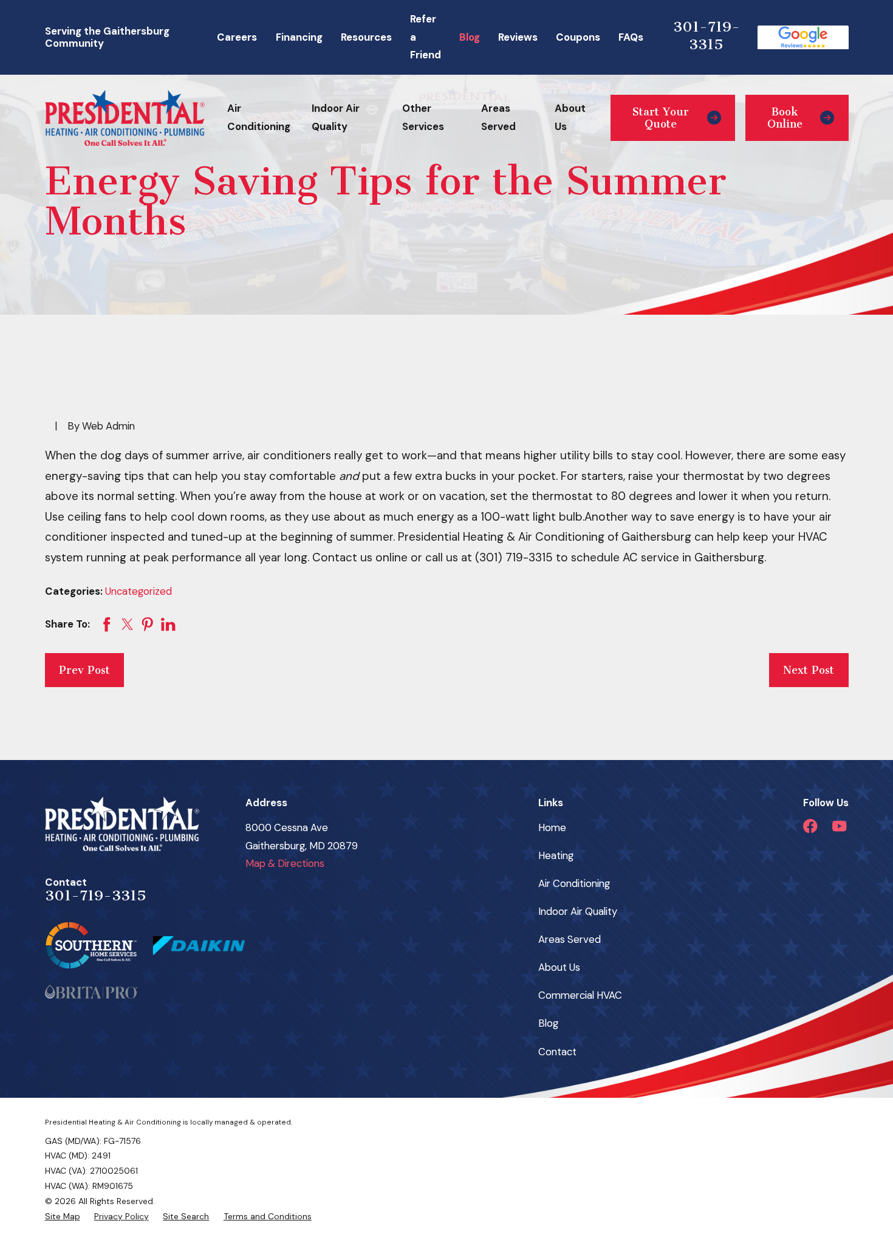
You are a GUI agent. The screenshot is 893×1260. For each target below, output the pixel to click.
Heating (555, 855)
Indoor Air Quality (577, 911)
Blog (469, 37)
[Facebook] (810, 826)
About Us (559, 967)
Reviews (518, 37)
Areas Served (569, 939)
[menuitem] (62, 1216)
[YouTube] (839, 826)
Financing (299, 37)
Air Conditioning (574, 883)
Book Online (784, 118)
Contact (557, 1051)
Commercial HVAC (580, 995)
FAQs (630, 37)
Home (552, 827)
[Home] (125, 118)
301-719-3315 (706, 35)
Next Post (808, 670)
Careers (237, 37)
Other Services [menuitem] (423, 117)
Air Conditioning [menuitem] (258, 117)
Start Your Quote (660, 118)
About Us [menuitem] (570, 117)
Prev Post (84, 670)
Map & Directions (284, 863)
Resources (366, 37)
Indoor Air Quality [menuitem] (336, 117)
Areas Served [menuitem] (498, 117)
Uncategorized (138, 591)
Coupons (578, 37)
